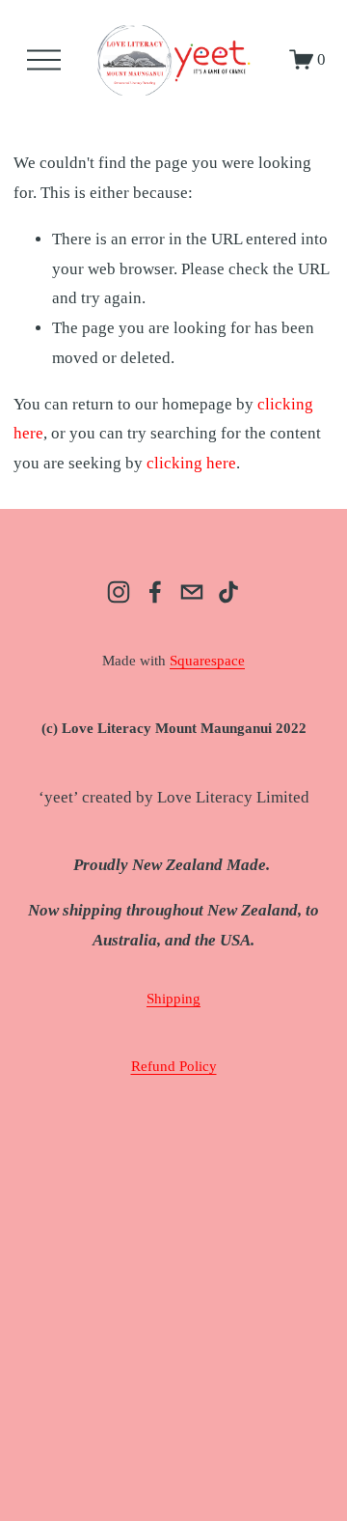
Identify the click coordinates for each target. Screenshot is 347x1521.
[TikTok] (228, 592)
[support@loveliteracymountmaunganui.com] (191, 592)
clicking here (191, 463)
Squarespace (207, 660)
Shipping (173, 998)
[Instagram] (118, 592)
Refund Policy (174, 1066)
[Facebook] (155, 592)
